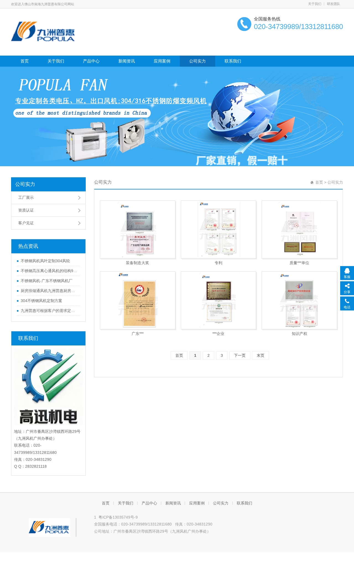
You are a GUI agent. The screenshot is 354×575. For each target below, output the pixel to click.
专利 (218, 263)
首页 (24, 61)
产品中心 (91, 61)
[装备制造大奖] (137, 230)
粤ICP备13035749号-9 (118, 517)
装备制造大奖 (137, 263)
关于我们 (314, 4)
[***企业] (218, 300)
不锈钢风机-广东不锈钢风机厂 (46, 281)
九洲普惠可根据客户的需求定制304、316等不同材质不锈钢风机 (49, 310)
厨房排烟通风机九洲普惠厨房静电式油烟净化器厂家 (49, 290)
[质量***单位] (299, 230)
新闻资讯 (126, 61)
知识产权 (299, 333)
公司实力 (197, 61)
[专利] (218, 230)
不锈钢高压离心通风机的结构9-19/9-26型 (49, 271)
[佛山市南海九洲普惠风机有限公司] (44, 31)
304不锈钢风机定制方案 (41, 300)
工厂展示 (26, 197)
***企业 (218, 333)
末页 (260, 355)
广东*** (138, 333)
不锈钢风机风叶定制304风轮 (45, 261)
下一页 (240, 355)
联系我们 (233, 61)
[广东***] (137, 300)
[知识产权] (299, 300)
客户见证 (26, 223)
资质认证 (26, 210)
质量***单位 (299, 263)
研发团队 (333, 4)
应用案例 (162, 61)
